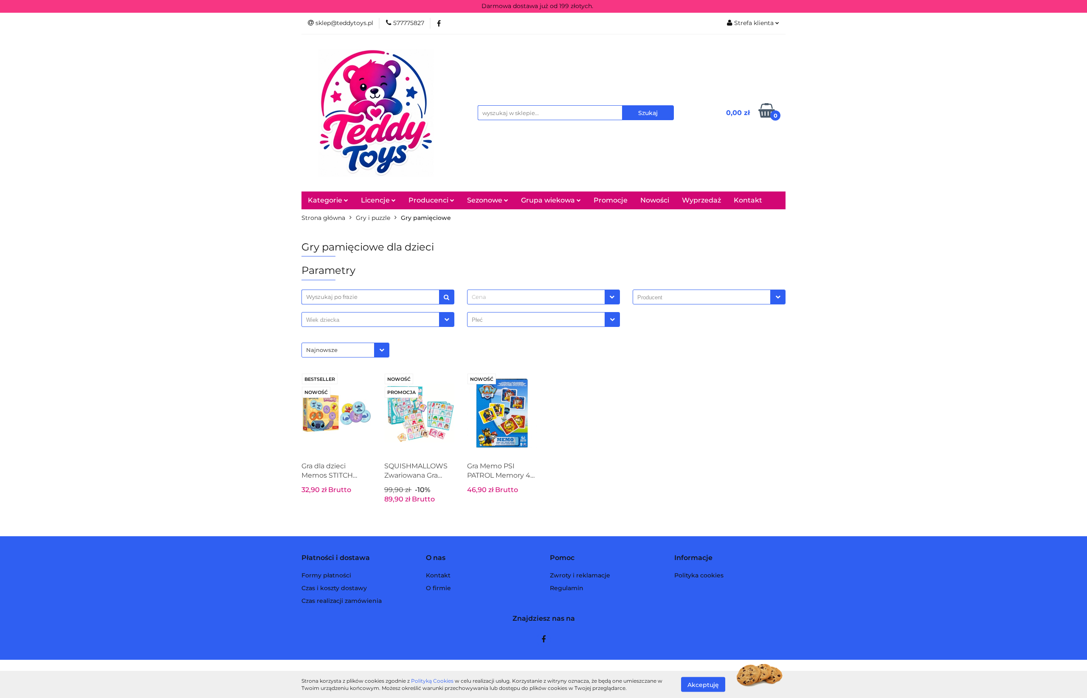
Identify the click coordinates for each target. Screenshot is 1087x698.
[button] (335, 558)
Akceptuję (703, 684)
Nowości (654, 200)
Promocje (611, 200)
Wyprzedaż (701, 200)
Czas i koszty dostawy (334, 588)
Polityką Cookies (432, 681)
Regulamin (566, 588)
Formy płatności (326, 575)
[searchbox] (703, 297)
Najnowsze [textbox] (322, 349)
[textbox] (536, 297)
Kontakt (748, 200)
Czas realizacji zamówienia (341, 601)
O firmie (438, 588)
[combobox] (543, 297)
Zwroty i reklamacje (580, 575)
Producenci (429, 200)
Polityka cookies (699, 575)
